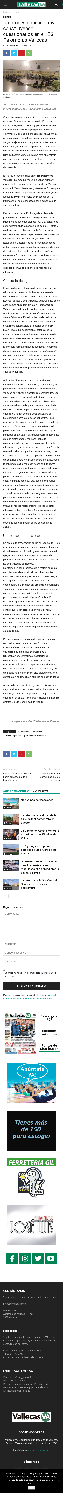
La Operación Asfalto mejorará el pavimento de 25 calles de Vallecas (40, 834)
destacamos (23, 732)
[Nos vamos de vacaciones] (11, 803)
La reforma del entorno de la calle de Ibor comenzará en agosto (38, 819)
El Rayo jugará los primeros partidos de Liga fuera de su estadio (38, 849)
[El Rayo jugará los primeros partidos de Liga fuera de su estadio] (11, 849)
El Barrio (15, 12)
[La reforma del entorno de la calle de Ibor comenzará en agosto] (11, 819)
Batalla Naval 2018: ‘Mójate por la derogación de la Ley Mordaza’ (17, 777)
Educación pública (13, 735)
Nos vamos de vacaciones (37, 799)
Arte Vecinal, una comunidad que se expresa (50, 777)
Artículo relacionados (16, 791)
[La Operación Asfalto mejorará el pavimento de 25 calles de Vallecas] (11, 834)
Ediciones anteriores (49, 1032)
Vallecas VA (12, 45)
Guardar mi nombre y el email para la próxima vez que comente (30, 974)
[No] (59, 1481)
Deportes (8, 854)
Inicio (5, 12)
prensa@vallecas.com (14, 1303)
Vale (31, 1487)
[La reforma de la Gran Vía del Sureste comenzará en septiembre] (11, 884)
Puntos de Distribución (49, 1047)
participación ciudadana (35, 735)
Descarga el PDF (49, 1018)
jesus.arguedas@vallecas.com (27, 1357)
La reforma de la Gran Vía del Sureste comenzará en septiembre (39, 884)
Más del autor (40, 791)
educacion (37, 732)
